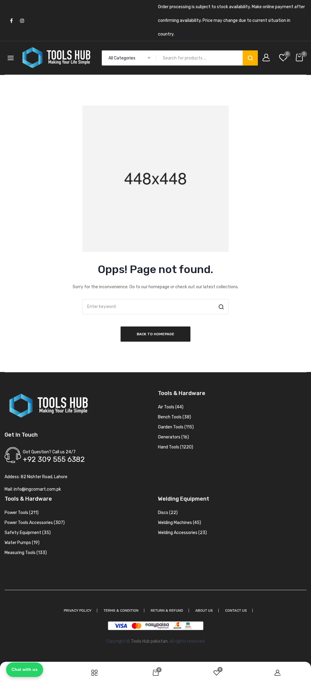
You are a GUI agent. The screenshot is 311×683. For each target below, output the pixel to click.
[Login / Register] (267, 58)
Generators (173, 437)
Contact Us (236, 610)
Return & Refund (167, 610)
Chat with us (25, 669)
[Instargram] (22, 20)
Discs (168, 512)
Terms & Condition (121, 610)
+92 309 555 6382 (54, 459)
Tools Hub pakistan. (150, 641)
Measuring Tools (26, 552)
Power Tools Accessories (35, 522)
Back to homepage (155, 334)
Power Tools (22, 512)
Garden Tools (176, 427)
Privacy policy (77, 610)
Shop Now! (185, 34)
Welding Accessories (182, 532)
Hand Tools (175, 447)
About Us (204, 610)
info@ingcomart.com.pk (37, 489)
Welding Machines (179, 522)
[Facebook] (11, 20)
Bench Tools (174, 417)
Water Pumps (22, 542)
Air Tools (170, 407)
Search (250, 58)
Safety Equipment (28, 532)
